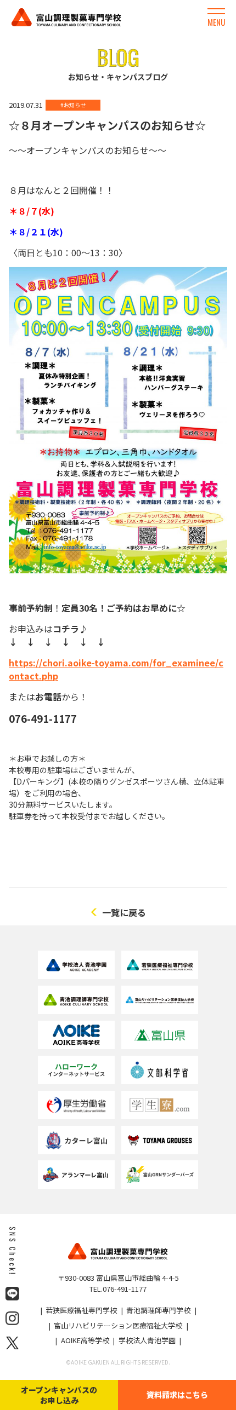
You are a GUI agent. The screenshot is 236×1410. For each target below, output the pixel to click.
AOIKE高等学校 (85, 1340)
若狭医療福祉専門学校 (81, 1310)
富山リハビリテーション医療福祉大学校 (118, 1325)
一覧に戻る (124, 912)
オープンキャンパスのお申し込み (59, 1394)
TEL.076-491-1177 (118, 1289)
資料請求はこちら (177, 1394)
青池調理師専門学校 (158, 1310)
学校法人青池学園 (147, 1340)
